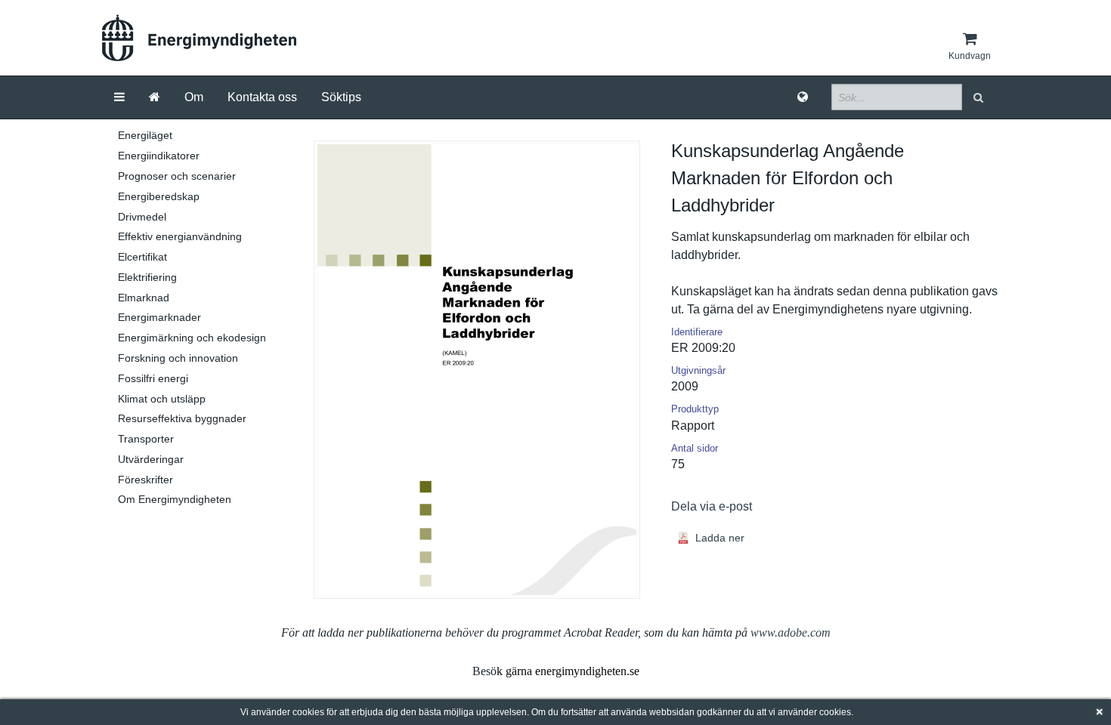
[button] (980, 97)
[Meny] (119, 97)
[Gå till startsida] (154, 97)
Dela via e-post (711, 506)
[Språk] (802, 97)
